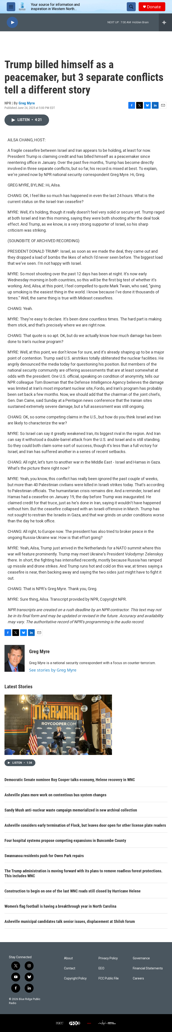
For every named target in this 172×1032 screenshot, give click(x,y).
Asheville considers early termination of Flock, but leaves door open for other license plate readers (85, 825)
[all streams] (165, 22)
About (68, 958)
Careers (138, 978)
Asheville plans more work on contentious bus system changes (55, 795)
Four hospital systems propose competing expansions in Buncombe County (65, 840)
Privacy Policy (108, 958)
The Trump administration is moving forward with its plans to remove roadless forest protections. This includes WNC (83, 873)
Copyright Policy (75, 978)
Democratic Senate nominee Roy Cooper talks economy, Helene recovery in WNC (69, 779)
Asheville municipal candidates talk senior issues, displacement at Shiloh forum (69, 921)
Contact (69, 968)
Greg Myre (27, 103)
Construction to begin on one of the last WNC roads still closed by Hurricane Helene (72, 891)
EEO (101, 968)
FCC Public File (109, 978)
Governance (141, 958)
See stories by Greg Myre (52, 670)
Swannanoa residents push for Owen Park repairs (44, 855)
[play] (12, 22)
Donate (154, 6)
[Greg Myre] (14, 658)
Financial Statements (148, 968)
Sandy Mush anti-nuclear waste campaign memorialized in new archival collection (70, 810)
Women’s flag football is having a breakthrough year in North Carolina (60, 906)
